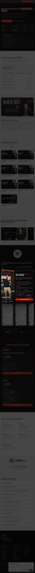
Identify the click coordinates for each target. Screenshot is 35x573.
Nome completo (18, 286)
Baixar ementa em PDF (25, 299)
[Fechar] (32, 271)
